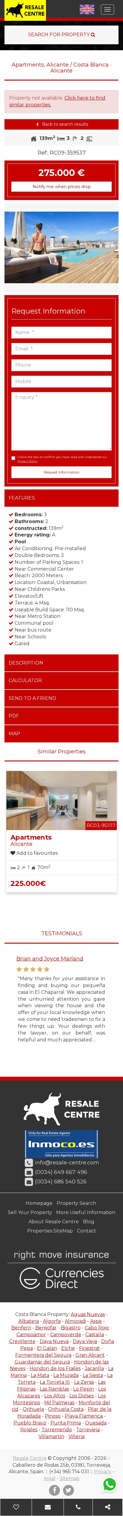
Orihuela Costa (66, 1409)
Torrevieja (88, 1429)
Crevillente (22, 1341)
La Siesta (93, 1375)
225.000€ (28, 883)
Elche (68, 1348)
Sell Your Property (30, 1212)
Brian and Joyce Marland (49, 958)
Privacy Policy (27, 461)
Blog (88, 1221)
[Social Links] (108, 1507)
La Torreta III (55, 1382)
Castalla (94, 1334)
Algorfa (52, 1321)
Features (22, 498)
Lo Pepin (83, 1389)
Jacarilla (94, 1368)
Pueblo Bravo (29, 1423)
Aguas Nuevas (88, 1314)
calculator (25, 680)
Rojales (28, 1429)
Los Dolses (81, 1396)
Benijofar (46, 1328)
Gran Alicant (90, 1355)
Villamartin (51, 1436)
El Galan (47, 1348)
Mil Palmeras (59, 1402)
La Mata (40, 1375)
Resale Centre (30, 1458)
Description (26, 663)
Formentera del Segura (43, 1355)
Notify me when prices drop (62, 186)
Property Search (76, 1203)
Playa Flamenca (84, 1416)
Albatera (29, 1321)
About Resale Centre (54, 1221)
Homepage (39, 1203)
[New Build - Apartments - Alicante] (61, 247)
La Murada (66, 1375)
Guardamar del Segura (42, 1362)
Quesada (96, 1423)
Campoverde (65, 1334)
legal (50, 1478)
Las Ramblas (54, 1389)
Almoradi (75, 1321)
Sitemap (69, 1478)
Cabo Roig (97, 1328)
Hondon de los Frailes (55, 1368)
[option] (61, 247)
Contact (86, 1231)
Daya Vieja (85, 1341)
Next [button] (113, 247)
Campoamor (31, 1334)
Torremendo (56, 1429)
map (14, 733)
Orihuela (33, 1409)
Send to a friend (32, 698)
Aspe (96, 1321)
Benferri (21, 1328)
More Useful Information (85, 1212)
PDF (14, 716)
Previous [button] (10, 247)
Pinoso (53, 1416)
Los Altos (54, 1396)
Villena (76, 1436)
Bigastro (71, 1328)
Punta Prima (65, 1423)
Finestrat (89, 1348)
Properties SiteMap (50, 1231)
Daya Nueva (54, 1341)
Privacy (102, 1471)
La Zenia (84, 1382)
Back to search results (64, 124)
